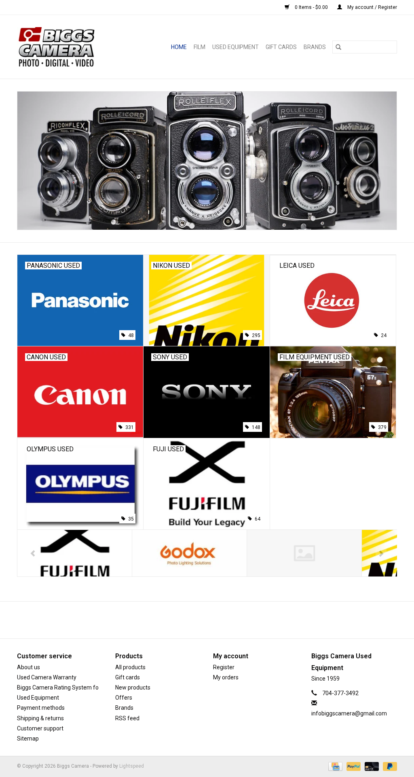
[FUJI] (74, 553)
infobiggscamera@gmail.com (349, 713)
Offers (123, 697)
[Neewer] (304, 553)
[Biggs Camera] (65, 46)
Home (179, 47)
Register (223, 667)
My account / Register (371, 7)
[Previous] (32, 553)
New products (132, 687)
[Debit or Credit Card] (371, 766)
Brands (315, 47)
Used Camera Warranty (46, 677)
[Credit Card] (334, 766)
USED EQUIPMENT (235, 47)
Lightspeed (131, 766)
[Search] (338, 47)
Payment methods (41, 707)
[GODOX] (189, 553)
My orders (226, 677)
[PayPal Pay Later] (388, 766)
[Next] (381, 553)
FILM (199, 47)
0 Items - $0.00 (311, 7)
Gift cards (281, 47)
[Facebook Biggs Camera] (200, 619)
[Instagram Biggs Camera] (214, 619)
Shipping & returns (40, 718)
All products (130, 667)
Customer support (40, 728)
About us (28, 667)
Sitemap (28, 738)
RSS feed (127, 718)
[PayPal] (353, 766)
